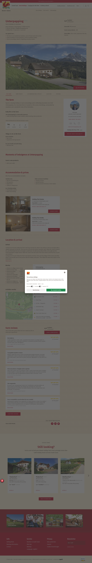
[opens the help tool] (2, 480)
